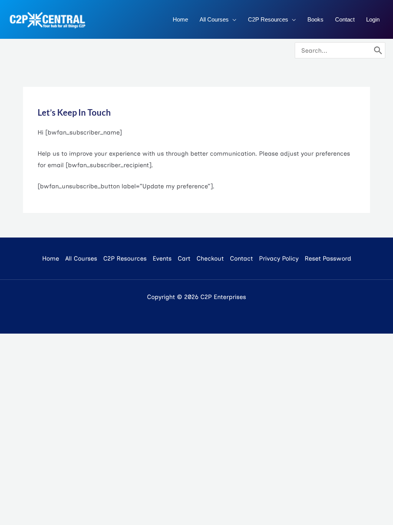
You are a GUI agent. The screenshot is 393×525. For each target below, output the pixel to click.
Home (50, 258)
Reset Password (328, 258)
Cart (184, 258)
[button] (232, 19)
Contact (241, 258)
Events (162, 258)
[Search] (378, 50)
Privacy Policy (279, 258)
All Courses (81, 258)
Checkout (210, 258)
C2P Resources (125, 258)
